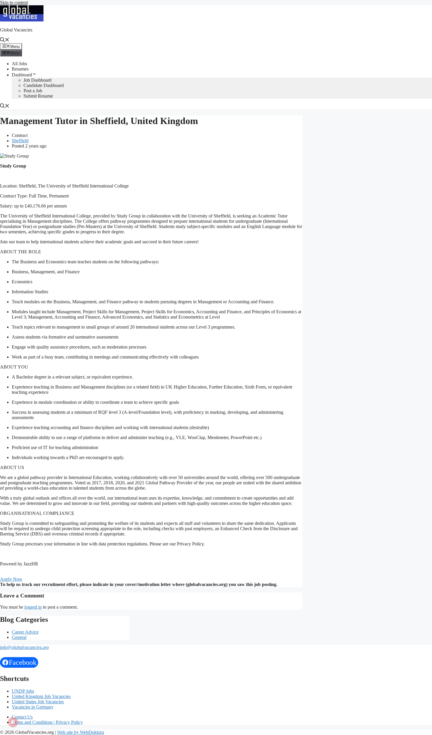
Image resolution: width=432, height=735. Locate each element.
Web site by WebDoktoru (80, 732)
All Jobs (19, 63)
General (19, 637)
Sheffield (20, 140)
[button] (4, 40)
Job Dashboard (37, 80)
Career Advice (25, 631)
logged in (33, 607)
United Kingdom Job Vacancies (41, 696)
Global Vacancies (16, 29)
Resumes (20, 68)
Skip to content (14, 2)
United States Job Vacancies (38, 701)
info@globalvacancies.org (24, 647)
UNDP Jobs (23, 691)
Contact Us (22, 716)
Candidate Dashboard (44, 85)
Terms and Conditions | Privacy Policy (47, 722)
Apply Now (11, 579)
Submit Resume (38, 95)
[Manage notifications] (13, 722)
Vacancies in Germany (32, 706)
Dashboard (22, 74)
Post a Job (33, 90)
